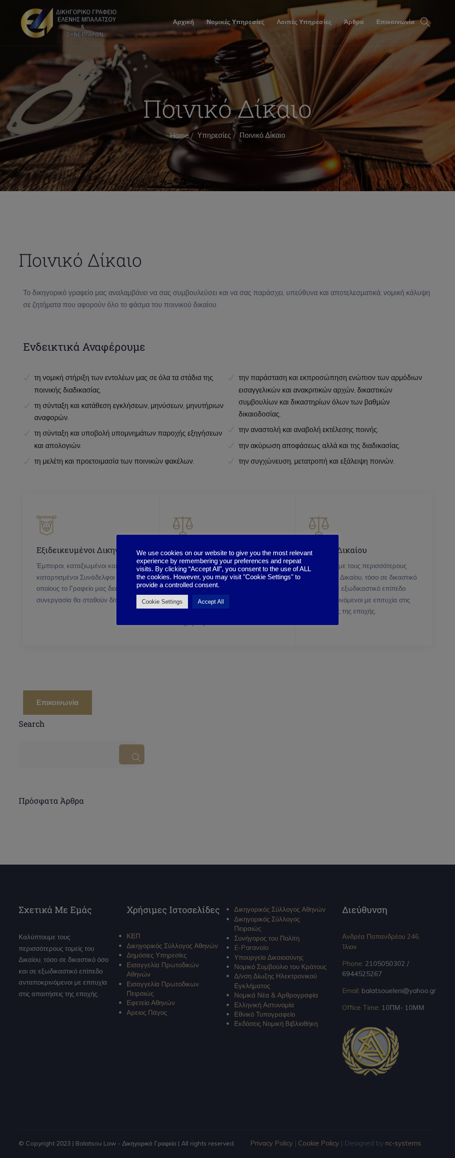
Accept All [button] (211, 601)
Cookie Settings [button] (162, 601)
